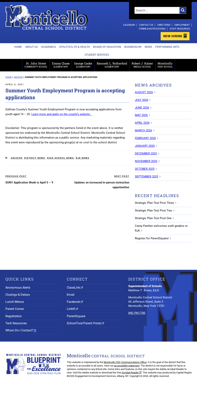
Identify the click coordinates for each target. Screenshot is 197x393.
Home (18, 46)
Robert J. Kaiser (142, 64)
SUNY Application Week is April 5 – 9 (29, 182)
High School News (60, 158)
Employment (182, 25)
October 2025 (144, 169)
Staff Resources (180, 28)
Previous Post (16, 176)
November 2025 (146, 161)
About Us (31, 46)
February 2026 (145, 138)
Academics (48, 46)
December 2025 (146, 153)
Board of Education (107, 46)
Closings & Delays (17, 294)
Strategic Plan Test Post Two (153, 210)
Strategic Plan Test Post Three (154, 203)
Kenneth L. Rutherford (112, 64)
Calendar (129, 25)
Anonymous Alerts (17, 287)
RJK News (82, 158)
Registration (13, 316)
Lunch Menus (14, 302)
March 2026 (143, 130)
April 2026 (142, 123)
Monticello (165, 64)
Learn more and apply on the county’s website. (61, 114)
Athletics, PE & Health (74, 46)
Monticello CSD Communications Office (125, 362)
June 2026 (142, 107)
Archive (16, 158)
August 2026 (144, 92)
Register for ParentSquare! (152, 238)
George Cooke (83, 64)
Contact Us (146, 25)
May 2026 (141, 115)
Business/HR (132, 46)
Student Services (97, 54)
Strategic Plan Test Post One (153, 218)
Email (70, 294)
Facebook (73, 302)
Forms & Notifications (152, 28)
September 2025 (146, 176)
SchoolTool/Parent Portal (84, 323)
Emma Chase (61, 64)
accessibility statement (126, 365)
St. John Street (35, 64)
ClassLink (73, 287)
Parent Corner (14, 309)
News (148, 46)
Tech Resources (16, 323)
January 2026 (145, 146)
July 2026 (141, 100)
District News (34, 158)
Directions (163, 25)
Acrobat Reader (130, 372)
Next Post (121, 176)
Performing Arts (167, 46)
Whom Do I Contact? (19, 330)
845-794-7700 (136, 313)
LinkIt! (71, 309)
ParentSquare (76, 316)
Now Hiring (172, 36)
